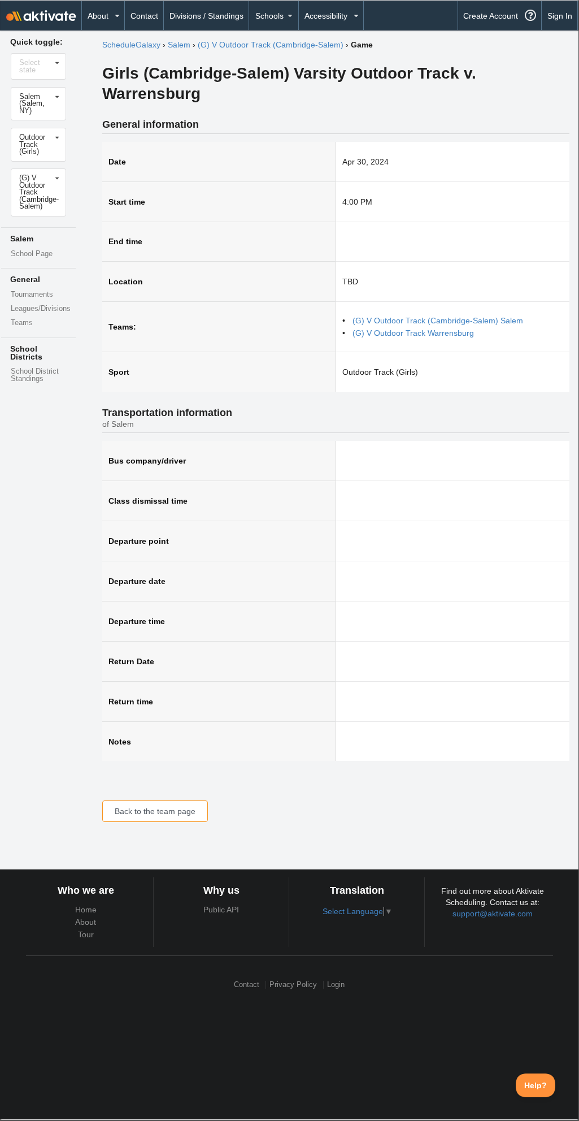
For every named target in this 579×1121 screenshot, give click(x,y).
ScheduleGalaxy (131, 44)
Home (86, 909)
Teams (22, 323)
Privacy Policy (293, 984)
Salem (179, 44)
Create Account (490, 15)
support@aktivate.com (492, 913)
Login (336, 984)
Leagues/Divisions (41, 309)
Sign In (559, 15)
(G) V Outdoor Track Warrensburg (413, 332)
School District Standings (35, 375)
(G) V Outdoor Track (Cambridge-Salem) (270, 44)
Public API (221, 909)
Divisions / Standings (206, 15)
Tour (86, 934)
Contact (144, 15)
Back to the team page (155, 811)
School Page (32, 254)
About (85, 922)
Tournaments (32, 294)
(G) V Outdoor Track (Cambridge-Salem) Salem (437, 320)
